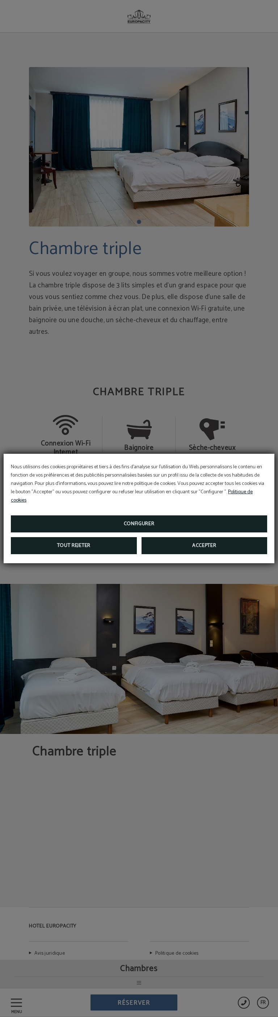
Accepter (204, 545)
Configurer (139, 524)
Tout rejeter (73, 545)
